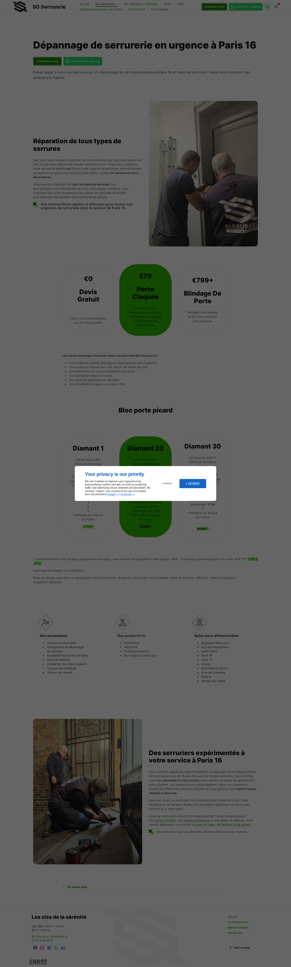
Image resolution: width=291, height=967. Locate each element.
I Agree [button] (193, 483)
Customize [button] (167, 483)
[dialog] (145, 483)
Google (111, 494)
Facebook (125, 494)
